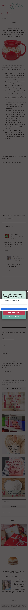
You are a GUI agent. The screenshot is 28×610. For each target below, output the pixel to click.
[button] (14, 300)
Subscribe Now (14, 308)
